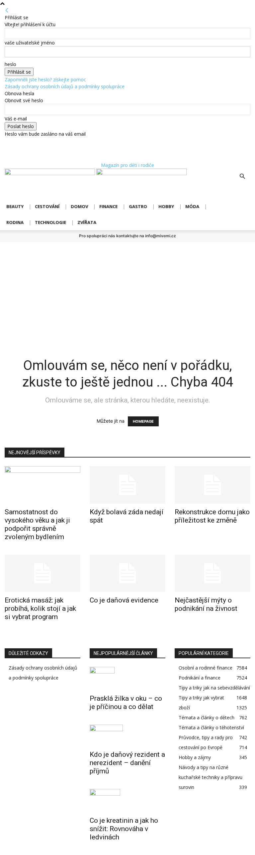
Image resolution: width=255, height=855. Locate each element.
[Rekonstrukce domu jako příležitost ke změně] (212, 485)
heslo (10, 64)
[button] (242, 177)
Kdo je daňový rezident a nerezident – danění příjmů (127, 762)
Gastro (138, 206)
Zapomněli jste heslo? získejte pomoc (45, 79)
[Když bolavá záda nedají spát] (127, 485)
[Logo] (50, 173)
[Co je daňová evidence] (127, 573)
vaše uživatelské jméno (30, 42)
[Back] (7, 10)
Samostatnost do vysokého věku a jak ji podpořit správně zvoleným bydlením (37, 524)
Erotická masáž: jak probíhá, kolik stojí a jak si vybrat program (40, 608)
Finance (108, 206)
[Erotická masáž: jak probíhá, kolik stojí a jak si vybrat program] (42, 573)
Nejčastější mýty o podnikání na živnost (206, 604)
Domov (79, 206)
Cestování (47, 206)
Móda (192, 206)
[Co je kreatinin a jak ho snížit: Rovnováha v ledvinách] (127, 800)
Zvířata (86, 222)
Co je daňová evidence (124, 600)
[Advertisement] (127, 291)
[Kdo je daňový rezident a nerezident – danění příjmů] (127, 735)
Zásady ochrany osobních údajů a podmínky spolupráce (65, 86)
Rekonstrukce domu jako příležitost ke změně (212, 516)
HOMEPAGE (143, 421)
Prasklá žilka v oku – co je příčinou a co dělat (126, 702)
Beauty (15, 206)
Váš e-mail (16, 118)
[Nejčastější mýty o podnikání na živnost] (212, 573)
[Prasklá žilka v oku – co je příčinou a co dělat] (127, 678)
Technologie (50, 222)
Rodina (15, 222)
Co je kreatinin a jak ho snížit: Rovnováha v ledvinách (124, 829)
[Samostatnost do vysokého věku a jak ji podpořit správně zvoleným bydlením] (42, 485)
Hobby (166, 206)
